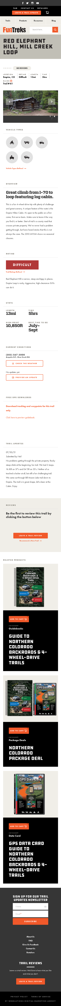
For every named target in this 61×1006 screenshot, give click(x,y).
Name (18, 906)
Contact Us (27, 8)
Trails (8, 20)
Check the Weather (26, 363)
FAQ (15, 8)
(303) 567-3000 (15, 355)
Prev (9, 101)
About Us (30, 936)
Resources (38, 20)
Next (51, 101)
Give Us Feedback (30, 944)
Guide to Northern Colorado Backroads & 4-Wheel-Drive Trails (28, 649)
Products (23, 20)
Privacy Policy (19, 997)
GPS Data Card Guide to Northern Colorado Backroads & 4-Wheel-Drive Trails (28, 859)
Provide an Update (26, 377)
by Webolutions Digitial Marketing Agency (30, 1001)
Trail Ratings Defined (14, 272)
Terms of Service (41, 997)
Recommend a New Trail (29, 541)
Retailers (42, 8)
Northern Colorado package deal (26, 753)
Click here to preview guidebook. (20, 417)
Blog (54, 20)
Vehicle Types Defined (15, 168)
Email (19, 913)
